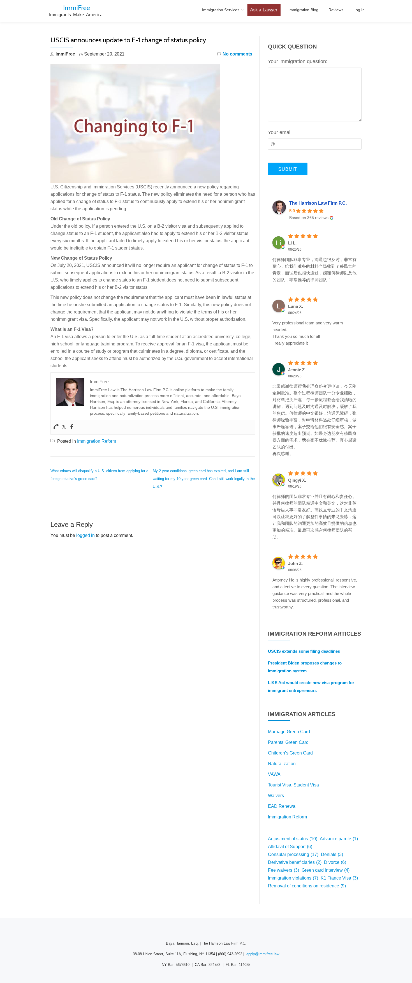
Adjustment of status (292, 838)
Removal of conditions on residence (307, 885)
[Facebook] (71, 427)
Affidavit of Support (290, 846)
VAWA (274, 774)
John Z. (295, 563)
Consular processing (293, 854)
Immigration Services (220, 10)
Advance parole (339, 838)
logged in (85, 535)
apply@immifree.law (262, 954)
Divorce (335, 862)
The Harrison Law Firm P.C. (318, 203)
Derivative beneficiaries (294, 862)
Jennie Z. (297, 369)
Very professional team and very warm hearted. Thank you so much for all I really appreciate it (307, 332)
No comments (237, 54)
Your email (279, 132)
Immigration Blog (303, 10)
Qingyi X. (297, 480)
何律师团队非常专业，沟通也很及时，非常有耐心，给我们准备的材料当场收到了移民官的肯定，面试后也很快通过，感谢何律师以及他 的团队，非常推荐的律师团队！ (314, 269)
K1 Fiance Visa (339, 878)
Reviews (335, 10)
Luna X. (295, 306)
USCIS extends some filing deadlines (304, 651)
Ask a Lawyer (264, 10)
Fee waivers (283, 870)
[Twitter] (63, 427)
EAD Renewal (282, 806)
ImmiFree (76, 8)
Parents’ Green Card (288, 742)
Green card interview (325, 870)
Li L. (292, 243)
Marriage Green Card (289, 731)
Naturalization (282, 763)
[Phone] (56, 427)
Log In (359, 10)
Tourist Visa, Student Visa (293, 785)
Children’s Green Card (290, 753)
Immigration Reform (96, 441)
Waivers (276, 795)
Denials (332, 854)
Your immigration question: (297, 61)
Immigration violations (293, 878)
